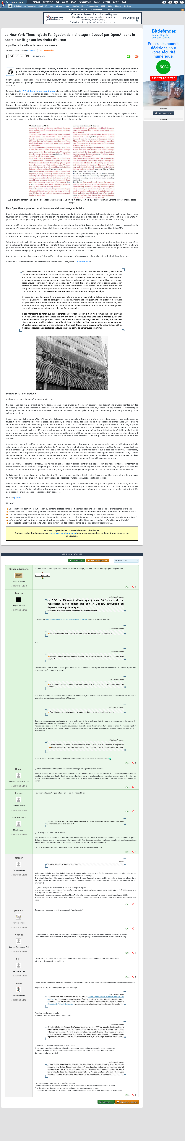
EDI (82, 6)
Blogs (65, 2)
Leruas (18, 793)
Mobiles (118, 6)
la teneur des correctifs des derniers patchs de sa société (66, 619)
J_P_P (19, 959)
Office (110, 6)
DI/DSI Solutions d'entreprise (25, 6)
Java (67, 6)
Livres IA (110, 9)
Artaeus (19, 935)
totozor (19, 858)
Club (123, 2)
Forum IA (83, 9)
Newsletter (85, 2)
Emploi (96, 2)
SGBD (103, 6)
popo (19, 983)
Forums (36, 2)
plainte (17, 498)
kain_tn (19, 593)
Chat (73, 2)
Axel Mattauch (19, 817)
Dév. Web (75, 6)
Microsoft (59, 6)
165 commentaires (47, 50)
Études (106, 2)
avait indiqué (83, 262)
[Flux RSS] (182, 10)
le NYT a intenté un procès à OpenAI (37, 91)
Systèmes (127, 6)
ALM (51, 6)
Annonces (31, 50)
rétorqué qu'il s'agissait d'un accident (61, 1004)
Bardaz (19, 769)
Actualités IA (73, 9)
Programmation (92, 6)
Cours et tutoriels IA (97, 9)
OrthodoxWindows (19, 569)
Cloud (40, 6)
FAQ (57, 2)
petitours (19, 910)
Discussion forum (164, 113)
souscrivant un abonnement (63, 533)
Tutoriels (48, 2)
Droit (116, 2)
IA (46, 6)
